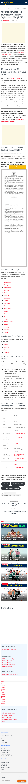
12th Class (5, 584)
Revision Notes (5, 739)
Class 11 (6, 350)
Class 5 (3, 691)
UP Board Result (6, 651)
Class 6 (3, 692)
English (6, 301)
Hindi (5, 306)
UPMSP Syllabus (15, 78)
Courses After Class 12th (7, 755)
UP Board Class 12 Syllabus (11, 488)
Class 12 (6, 352)
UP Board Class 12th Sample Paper (19, 454)
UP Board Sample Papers (8, 661)
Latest (2, 769)
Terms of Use (11, 776)
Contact (3, 777)
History (6, 311)
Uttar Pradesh (22, 7)
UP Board (5, 484)
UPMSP (16, 444)
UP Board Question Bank (8, 664)
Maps (3, 721)
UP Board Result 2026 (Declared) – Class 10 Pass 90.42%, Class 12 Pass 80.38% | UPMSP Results (13, 557)
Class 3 (3, 687)
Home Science (8, 314)
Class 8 (3, 696)
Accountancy (7, 282)
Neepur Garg (6, 20)
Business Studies (8, 287)
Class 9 (6, 345)
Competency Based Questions (9, 719)
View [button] (22, 167)
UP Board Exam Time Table (9, 649)
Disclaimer (3, 776)
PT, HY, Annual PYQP (7, 715)
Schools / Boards (8, 7)
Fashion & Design (5, 767)
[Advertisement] (13, 33)
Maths (5, 316)
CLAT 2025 (4, 766)
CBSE (2, 740)
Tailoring (6, 329)
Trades (6, 332)
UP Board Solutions (7, 666)
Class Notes (4, 749)
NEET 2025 (4, 764)
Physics (6, 319)
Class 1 (3, 684)
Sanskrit (6, 324)
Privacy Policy (20, 776)
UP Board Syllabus (18, 438)
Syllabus (7, 493)
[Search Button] (26, 2)
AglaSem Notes (6, 712)
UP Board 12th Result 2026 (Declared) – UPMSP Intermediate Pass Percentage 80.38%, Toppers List (13, 597)
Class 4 (3, 689)
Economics (7, 298)
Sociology (6, 327)
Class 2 (3, 685)
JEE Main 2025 (5, 762)
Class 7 (3, 694)
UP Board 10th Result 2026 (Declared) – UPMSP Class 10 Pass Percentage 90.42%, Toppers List (13, 577)
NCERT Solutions (5, 750)
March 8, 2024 (15, 20)
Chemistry (6, 290)
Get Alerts (22, 781)
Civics (5, 293)
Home (2, 7)
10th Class (5, 564)
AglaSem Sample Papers (8, 713)
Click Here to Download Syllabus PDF (13, 120)
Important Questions (7, 717)
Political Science (8, 322)
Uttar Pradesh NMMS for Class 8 (10, 674)
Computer (6, 295)
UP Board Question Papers (9, 659)
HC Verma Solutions (6, 754)
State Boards (15, 7)
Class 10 (6, 347)
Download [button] (13, 167)
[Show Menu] (2, 2)
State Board (4, 742)
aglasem (8, 2)
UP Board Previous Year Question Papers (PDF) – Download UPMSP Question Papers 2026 (12, 537)
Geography (7, 303)
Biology (6, 285)
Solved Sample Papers (6, 735)
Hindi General (8, 308)
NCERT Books (4, 752)
